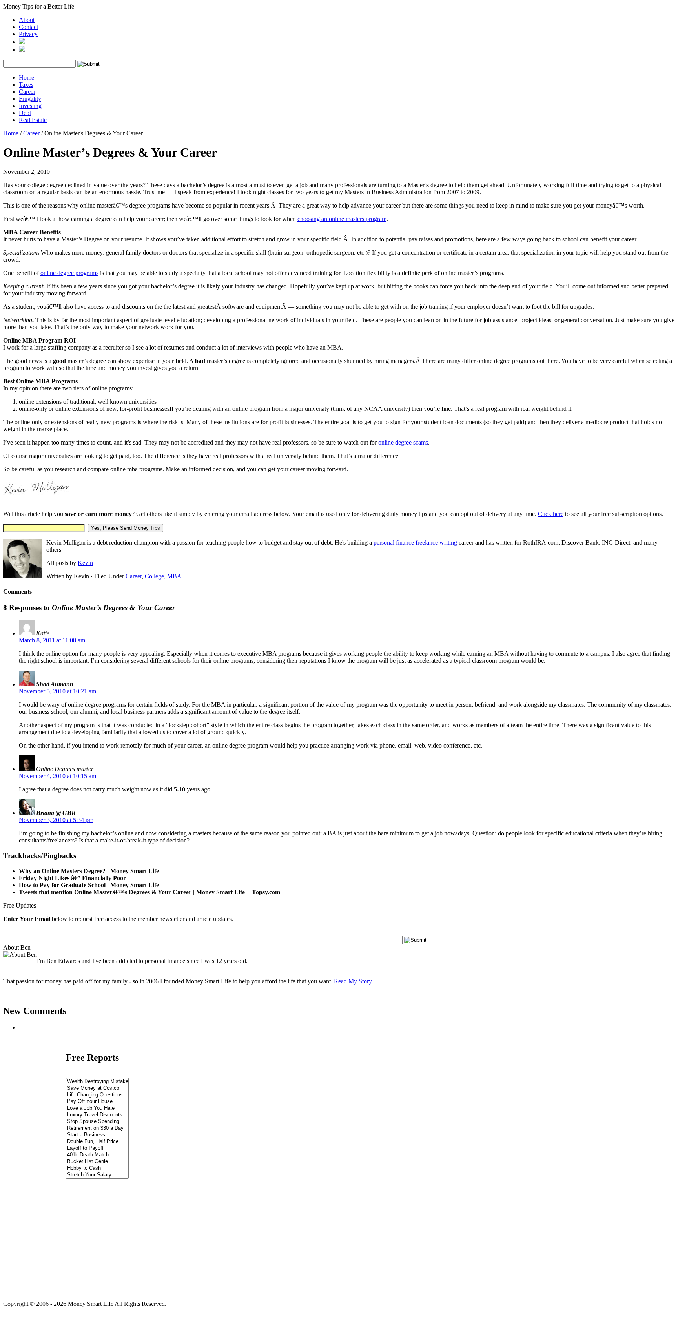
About (27, 19)
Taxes (26, 84)
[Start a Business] (97, 1135)
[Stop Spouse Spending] (97, 1121)
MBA (174, 576)
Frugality (30, 98)
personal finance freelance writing (415, 542)
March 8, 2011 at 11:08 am (52, 640)
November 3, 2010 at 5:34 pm (56, 820)
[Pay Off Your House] (97, 1101)
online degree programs (69, 273)
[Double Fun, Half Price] (97, 1141)
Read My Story (353, 981)
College (154, 576)
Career (27, 91)
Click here (550, 514)
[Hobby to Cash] (97, 1168)
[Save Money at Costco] (97, 1088)
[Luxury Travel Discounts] (97, 1115)
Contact (28, 27)
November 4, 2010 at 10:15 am (57, 776)
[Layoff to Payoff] (97, 1148)
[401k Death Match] (97, 1155)
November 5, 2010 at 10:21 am (57, 691)
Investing (30, 105)
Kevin (85, 563)
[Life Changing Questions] (97, 1095)
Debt (25, 112)
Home (26, 77)
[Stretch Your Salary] (97, 1175)
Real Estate (33, 120)
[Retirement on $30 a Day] (97, 1128)
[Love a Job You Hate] (97, 1108)
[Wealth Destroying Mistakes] (97, 1081)
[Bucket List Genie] (97, 1161)
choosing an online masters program (341, 218)
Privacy (28, 34)
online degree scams (403, 442)
